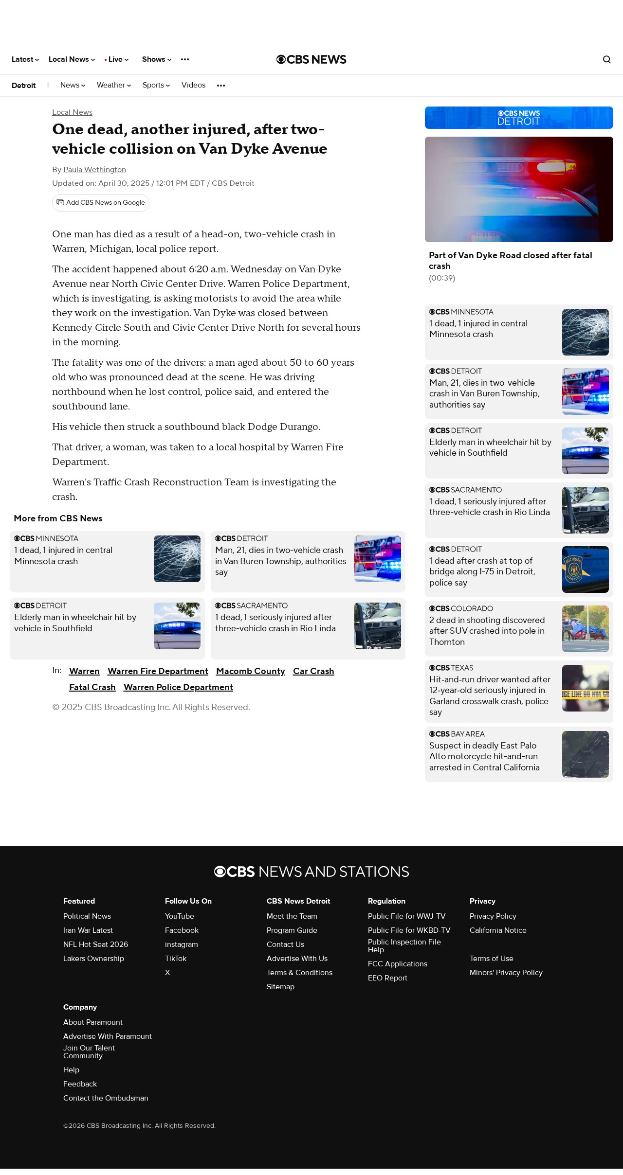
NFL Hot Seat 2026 (95, 944)
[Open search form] (607, 59)
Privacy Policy (493, 916)
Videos (193, 85)
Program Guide (292, 930)
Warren (84, 671)
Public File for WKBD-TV (409, 930)
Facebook (182, 930)
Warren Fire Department (158, 671)
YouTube (179, 916)
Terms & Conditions (299, 973)
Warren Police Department (178, 687)
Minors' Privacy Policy (506, 973)
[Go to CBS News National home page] (311, 59)
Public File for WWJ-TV (407, 916)
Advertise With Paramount (107, 1036)
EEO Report (387, 978)
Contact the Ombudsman (105, 1098)
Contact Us (285, 944)
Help (71, 1070)
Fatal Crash (92, 687)
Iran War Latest (88, 930)
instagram (181, 944)
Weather (112, 85)
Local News (70, 59)
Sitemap (280, 987)
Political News (87, 916)
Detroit (24, 85)
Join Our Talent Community (89, 1052)
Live (117, 59)
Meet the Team (292, 916)
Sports (154, 85)
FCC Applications (397, 964)
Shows (154, 59)
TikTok (175, 958)
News (70, 85)
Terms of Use (491, 958)
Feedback (80, 1084)
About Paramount (93, 1022)
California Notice (498, 930)
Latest (23, 59)
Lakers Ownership (93, 958)
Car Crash (313, 671)
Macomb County (250, 671)
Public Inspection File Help (404, 946)
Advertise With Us (297, 958)
